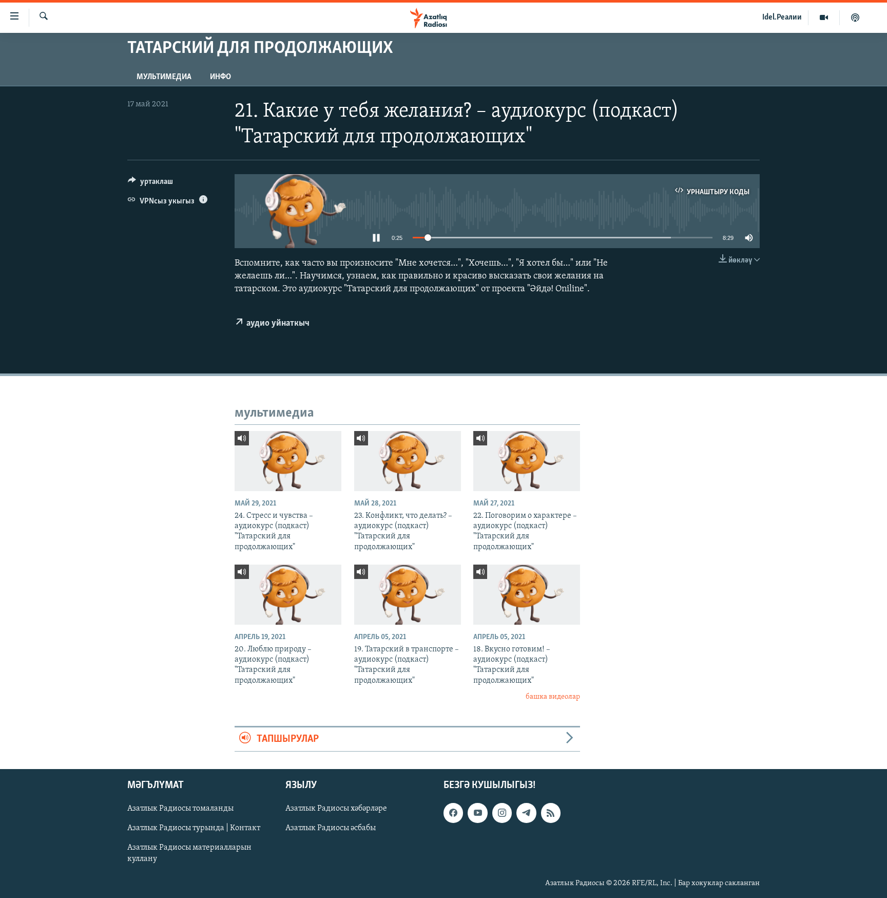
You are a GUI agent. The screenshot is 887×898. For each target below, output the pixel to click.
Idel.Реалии (782, 17)
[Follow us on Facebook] (453, 812)
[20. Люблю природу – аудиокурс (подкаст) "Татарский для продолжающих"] (288, 595)
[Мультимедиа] (824, 17)
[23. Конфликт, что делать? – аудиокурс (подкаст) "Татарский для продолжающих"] (407, 461)
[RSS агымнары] (551, 812)
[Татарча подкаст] (855, 17)
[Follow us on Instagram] (502, 812)
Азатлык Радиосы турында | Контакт (193, 828)
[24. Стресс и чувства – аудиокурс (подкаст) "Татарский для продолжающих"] (288, 461)
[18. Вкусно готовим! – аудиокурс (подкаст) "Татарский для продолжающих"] (526, 595)
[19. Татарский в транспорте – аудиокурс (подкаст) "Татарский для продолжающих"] (407, 595)
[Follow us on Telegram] (526, 812)
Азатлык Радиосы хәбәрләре (336, 809)
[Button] (150, 184)
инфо (220, 77)
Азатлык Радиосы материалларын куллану (189, 853)
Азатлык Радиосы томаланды (180, 809)
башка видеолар (553, 697)
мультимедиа (164, 77)
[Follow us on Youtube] (477, 812)
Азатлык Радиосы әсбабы (330, 828)
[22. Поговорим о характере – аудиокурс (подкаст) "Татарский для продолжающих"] (526, 461)
